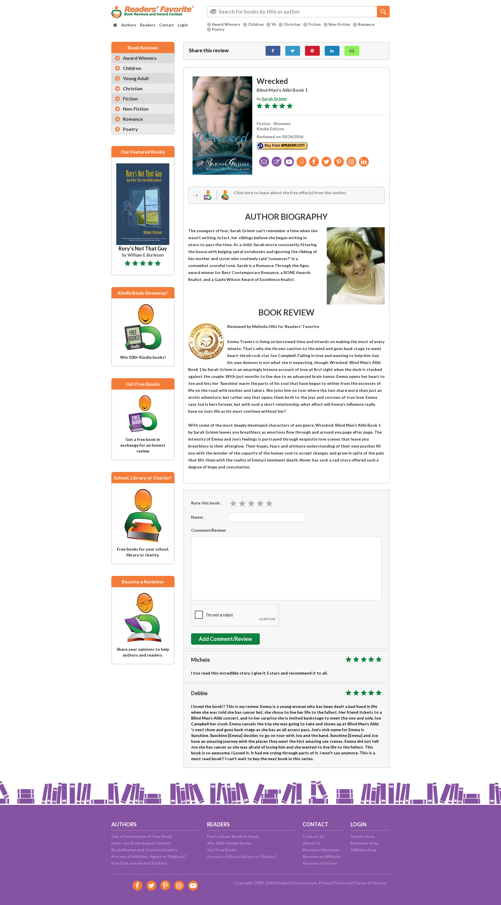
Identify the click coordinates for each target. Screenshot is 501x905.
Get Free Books (222, 849)
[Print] (351, 51)
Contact (166, 25)
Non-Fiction (339, 24)
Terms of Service (370, 882)
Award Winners (226, 24)
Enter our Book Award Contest (141, 843)
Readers (147, 25)
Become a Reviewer (321, 849)
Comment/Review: (208, 530)
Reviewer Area (364, 843)
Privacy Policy (332, 882)
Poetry (218, 29)
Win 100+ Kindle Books (229, 843)
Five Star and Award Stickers (139, 863)
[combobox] (298, 11)
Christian (292, 24)
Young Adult (136, 78)
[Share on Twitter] (292, 51)
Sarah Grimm (274, 98)
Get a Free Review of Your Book (141, 836)
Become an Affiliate (321, 856)
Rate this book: (206, 502)
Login (183, 25)
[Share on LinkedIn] (332, 51)
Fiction (314, 24)
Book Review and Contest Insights (144, 849)
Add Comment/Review (225, 639)
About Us (312, 843)
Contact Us (314, 836)
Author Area (363, 836)
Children (256, 24)
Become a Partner (320, 863)
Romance (366, 24)
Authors (128, 25)
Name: (197, 517)
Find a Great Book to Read (232, 836)
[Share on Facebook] (273, 51)
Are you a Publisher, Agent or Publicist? (148, 856)
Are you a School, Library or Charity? (241, 856)
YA (273, 24)
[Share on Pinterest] (312, 51)
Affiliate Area (363, 849)
